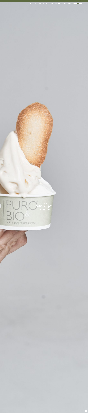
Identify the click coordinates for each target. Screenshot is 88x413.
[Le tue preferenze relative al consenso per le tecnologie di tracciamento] (86, 411)
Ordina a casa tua (77, 3)
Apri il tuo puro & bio (39, 3)
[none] (81, 0)
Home (31, 3)
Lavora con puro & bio (55, 3)
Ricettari (64, 3)
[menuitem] (81, 0)
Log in (77, 0)
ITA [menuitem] (80, 0)
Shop (47, 3)
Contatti (69, 3)
